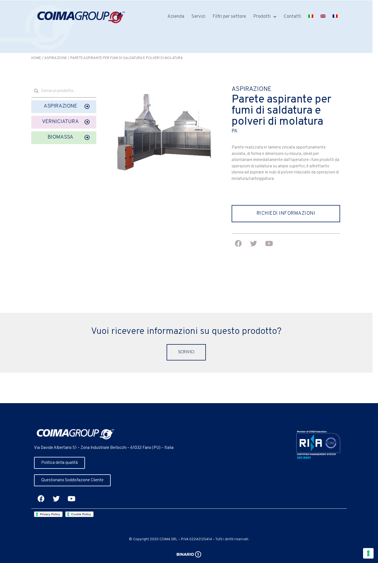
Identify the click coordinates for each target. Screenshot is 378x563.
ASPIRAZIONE (55, 58)
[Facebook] (41, 499)
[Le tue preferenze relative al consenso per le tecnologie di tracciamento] (368, 553)
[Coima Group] (81, 18)
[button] (63, 106)
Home (36, 58)
